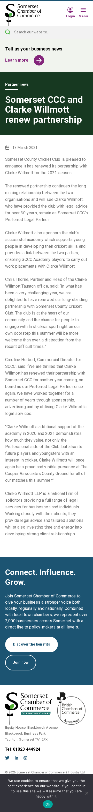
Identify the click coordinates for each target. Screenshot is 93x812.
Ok (47, 804)
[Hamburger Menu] (83, 10)
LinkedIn (16, 758)
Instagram (25, 758)
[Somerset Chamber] (23, 15)
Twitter (7, 758)
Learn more (17, 60)
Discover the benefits (31, 644)
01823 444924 (27, 749)
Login (70, 16)
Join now (20, 662)
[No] (86, 793)
